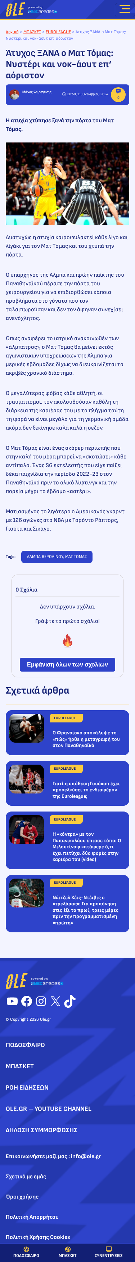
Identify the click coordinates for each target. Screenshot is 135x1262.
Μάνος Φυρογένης (36, 92)
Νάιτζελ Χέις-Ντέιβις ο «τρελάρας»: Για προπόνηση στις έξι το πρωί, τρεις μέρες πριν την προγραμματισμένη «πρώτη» (85, 910)
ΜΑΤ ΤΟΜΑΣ (76, 556)
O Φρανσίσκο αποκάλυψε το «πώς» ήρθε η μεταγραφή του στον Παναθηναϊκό (86, 739)
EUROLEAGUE (58, 32)
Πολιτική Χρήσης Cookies (38, 1237)
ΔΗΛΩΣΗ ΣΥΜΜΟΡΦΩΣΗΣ (41, 1130)
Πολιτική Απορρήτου (32, 1217)
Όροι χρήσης (22, 1196)
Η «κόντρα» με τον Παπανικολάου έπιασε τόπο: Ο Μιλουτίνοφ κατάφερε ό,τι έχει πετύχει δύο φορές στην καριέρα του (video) (87, 846)
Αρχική (12, 32)
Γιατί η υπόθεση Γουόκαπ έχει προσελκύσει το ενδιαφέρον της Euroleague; (86, 789)
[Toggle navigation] (125, 10)
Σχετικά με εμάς (26, 1176)
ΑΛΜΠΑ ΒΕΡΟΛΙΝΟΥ (45, 556)
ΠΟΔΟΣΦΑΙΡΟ (26, 1255)
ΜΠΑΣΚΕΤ (68, 1255)
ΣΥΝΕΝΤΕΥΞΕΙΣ (108, 1255)
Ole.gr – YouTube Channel (48, 1109)
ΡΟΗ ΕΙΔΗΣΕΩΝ (27, 1087)
